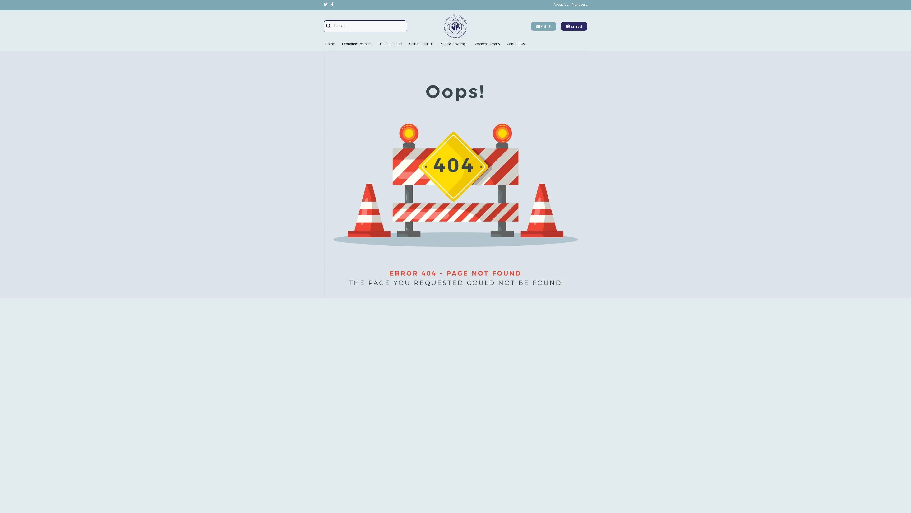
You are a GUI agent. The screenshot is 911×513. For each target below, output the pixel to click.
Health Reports (390, 45)
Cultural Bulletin (421, 45)
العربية (576, 27)
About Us (561, 5)
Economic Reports (356, 45)
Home (330, 45)
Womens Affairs (487, 45)
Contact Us (516, 45)
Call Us (546, 27)
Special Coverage (454, 45)
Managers (579, 5)
